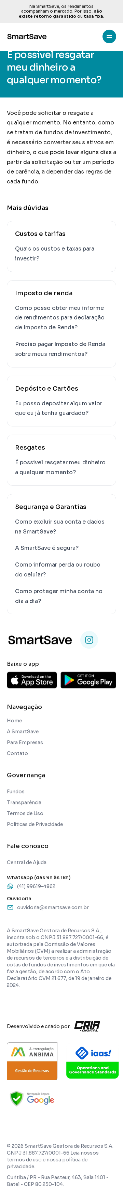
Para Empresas (25, 742)
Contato (17, 753)
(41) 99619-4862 (36, 886)
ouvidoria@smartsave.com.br (53, 907)
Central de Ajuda (26, 862)
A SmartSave (23, 731)
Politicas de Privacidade (35, 824)
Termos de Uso (25, 813)
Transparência (24, 802)
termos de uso (24, 1160)
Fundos (16, 791)
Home (14, 721)
